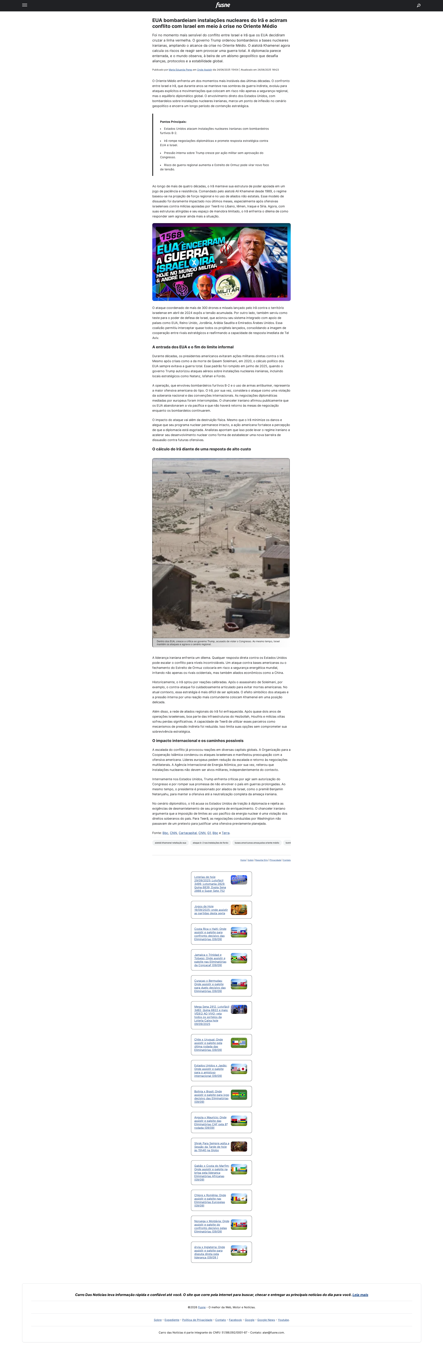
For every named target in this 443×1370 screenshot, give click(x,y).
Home (243, 860)
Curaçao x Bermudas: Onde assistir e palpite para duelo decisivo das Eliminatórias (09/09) (210, 986)
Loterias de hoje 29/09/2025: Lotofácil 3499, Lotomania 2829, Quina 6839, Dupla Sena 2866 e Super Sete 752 (210, 883)
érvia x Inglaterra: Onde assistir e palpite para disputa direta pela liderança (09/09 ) (209, 1252)
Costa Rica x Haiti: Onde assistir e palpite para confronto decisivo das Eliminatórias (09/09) (210, 934)
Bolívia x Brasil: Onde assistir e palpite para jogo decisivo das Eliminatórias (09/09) (211, 1096)
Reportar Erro (261, 860)
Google (249, 1320)
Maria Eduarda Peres (180, 69)
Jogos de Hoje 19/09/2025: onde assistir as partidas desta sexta (211, 910)
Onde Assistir (204, 69)
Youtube (283, 1320)
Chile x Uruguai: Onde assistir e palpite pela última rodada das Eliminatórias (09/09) (208, 1045)
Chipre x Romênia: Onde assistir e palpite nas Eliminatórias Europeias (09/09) (210, 1200)
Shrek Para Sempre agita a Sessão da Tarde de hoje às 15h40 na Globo (211, 1147)
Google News (266, 1320)
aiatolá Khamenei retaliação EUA (170, 842)
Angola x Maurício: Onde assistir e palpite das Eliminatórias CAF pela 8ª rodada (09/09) (211, 1122)
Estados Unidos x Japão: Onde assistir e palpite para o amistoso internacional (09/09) (210, 1071)
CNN (173, 833)
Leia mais (360, 1295)
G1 (209, 833)
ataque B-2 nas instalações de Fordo (210, 842)
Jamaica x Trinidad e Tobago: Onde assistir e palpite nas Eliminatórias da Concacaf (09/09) (210, 960)
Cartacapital (188, 833)
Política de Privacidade (197, 1320)
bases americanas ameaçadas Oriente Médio (257, 842)
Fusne (202, 1307)
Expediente (172, 1320)
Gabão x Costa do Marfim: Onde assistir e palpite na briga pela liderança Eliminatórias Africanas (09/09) (211, 1172)
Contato (287, 860)
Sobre (251, 860)
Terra (225, 833)
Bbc (165, 833)
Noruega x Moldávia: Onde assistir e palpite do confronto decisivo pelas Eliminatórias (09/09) (211, 1226)
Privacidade (275, 860)
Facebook (235, 1320)
